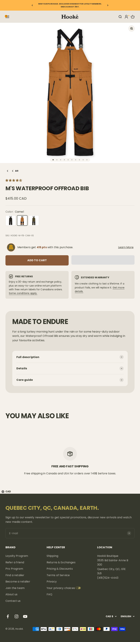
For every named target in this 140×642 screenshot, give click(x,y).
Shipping (52, 556)
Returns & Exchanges (61, 562)
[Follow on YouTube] (25, 616)
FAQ (49, 594)
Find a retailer (14, 575)
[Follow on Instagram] (16, 616)
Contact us (13, 601)
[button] (14, 180)
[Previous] (32, 5)
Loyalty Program (16, 556)
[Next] (107, 5)
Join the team (15, 588)
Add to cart (37, 260)
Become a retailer (17, 581)
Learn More (126, 247)
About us (11, 594)
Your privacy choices (61, 588)
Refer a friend (14, 562)
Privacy (52, 581)
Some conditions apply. (23, 293)
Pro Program (14, 569)
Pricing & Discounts (60, 569)
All (16, 170)
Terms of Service (58, 575)
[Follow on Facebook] (7, 616)
